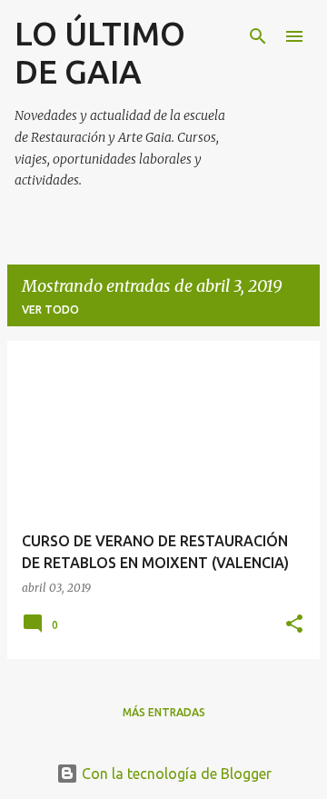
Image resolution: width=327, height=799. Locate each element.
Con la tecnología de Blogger (175, 773)
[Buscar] (258, 36)
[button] (294, 625)
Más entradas (164, 712)
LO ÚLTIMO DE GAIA (100, 52)
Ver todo (50, 309)
